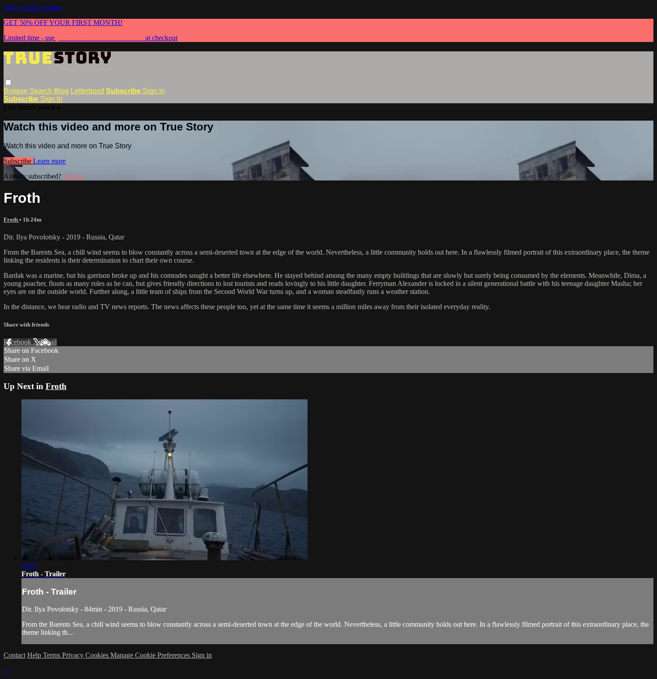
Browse (16, 91)
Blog (61, 91)
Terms (52, 655)
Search (41, 91)
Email (48, 342)
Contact (14, 655)
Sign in (154, 91)
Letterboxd (87, 91)
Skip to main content (33, 7)
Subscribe (18, 161)
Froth (11, 219)
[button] (8, 82)
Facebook (18, 342)
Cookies (97, 655)
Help (35, 655)
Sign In (51, 99)
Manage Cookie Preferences (151, 655)
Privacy (73, 655)
